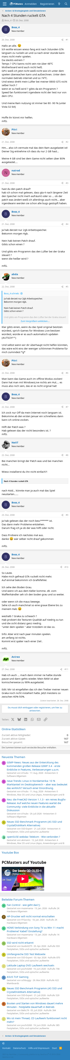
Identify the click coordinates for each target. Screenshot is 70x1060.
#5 (67, 286)
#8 (67, 455)
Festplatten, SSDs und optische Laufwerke (28, 831)
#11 (66, 669)
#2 (67, 141)
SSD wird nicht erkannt (20, 942)
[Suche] (66, 4)
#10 (66, 567)
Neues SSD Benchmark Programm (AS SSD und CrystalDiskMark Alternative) (34, 823)
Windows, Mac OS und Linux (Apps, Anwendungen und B (35, 794)
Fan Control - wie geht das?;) (23, 905)
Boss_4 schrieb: (11, 293)
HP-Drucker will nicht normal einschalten (31, 916)
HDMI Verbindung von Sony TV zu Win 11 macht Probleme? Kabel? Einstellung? (35, 929)
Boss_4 (7, 20)
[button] (3, 1043)
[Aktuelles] (59, 4)
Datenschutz (19, 1048)
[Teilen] (62, 40)
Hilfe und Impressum (38, 1048)
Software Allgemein (16, 776)
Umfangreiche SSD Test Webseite (26, 954)
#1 (67, 39)
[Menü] (5, 4)
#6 (67, 373)
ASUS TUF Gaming (17, 976)
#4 (67, 224)
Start (54, 1048)
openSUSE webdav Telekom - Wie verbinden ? (33, 836)
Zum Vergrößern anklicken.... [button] (35, 321)
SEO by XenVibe (9, 1054)
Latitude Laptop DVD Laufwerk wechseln (30, 965)
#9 (67, 515)
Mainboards (13, 983)
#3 (67, 183)
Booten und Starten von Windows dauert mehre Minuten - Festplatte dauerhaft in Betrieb (35, 1005)
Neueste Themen (13, 757)
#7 (67, 407)
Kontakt (6, 1048)
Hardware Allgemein (17, 911)
